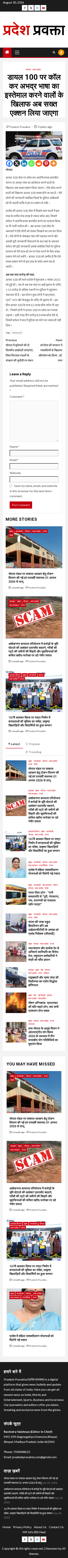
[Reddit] (39, 163)
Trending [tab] (35, 752)
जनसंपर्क (19, 531)
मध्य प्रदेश (36, 69)
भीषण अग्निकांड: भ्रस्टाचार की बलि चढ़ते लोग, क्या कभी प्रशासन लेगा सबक (43, 1006)
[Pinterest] (46, 163)
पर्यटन (55, 885)
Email (14, 460)
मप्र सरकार (14, 605)
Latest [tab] (15, 744)
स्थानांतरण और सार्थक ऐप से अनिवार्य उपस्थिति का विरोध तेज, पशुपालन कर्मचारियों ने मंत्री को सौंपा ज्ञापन (43, 954)
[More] (53, 163)
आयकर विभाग (15, 675)
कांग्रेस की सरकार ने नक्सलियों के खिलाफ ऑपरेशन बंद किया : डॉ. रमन (50, 350)
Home (6, 1527)
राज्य (45, 531)
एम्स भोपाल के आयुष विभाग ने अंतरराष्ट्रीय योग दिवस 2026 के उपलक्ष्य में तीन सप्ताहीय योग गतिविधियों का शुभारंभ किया (43, 1036)
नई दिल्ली (41, 995)
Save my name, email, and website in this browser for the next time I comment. (33, 491)
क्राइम (12, 601)
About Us (40, 1527)
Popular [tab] (34, 744)
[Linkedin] (24, 163)
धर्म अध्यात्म (46, 885)
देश (42, 969)
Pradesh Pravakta (20, 126)
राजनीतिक (43, 865)
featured (17, 332)
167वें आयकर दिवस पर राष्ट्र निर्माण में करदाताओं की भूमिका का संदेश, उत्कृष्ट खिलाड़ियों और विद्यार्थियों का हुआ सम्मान (30, 721)
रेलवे (11, 535)
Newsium (51, 1548)
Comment (17, 396)
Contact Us (56, 1527)
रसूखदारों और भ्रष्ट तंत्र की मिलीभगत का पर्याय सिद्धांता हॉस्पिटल (43, 981)
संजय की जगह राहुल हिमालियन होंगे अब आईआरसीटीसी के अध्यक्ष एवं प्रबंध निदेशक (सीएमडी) (43, 927)
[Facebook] (9, 163)
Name (14, 446)
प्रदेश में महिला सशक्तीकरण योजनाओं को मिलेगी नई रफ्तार (44, 871)
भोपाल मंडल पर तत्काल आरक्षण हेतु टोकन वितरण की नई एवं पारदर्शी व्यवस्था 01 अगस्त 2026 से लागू (32, 577)
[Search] (54, 52)
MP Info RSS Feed (34, 1532)
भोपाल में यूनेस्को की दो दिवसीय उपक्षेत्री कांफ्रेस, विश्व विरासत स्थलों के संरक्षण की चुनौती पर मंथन (19, 350)
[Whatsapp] (31, 163)
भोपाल (28, 69)
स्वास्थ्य (31, 1024)
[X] (16, 163)
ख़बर (11, 531)
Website (15, 473)
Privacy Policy (22, 1527)
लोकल (46, 973)
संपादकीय (42, 998)
